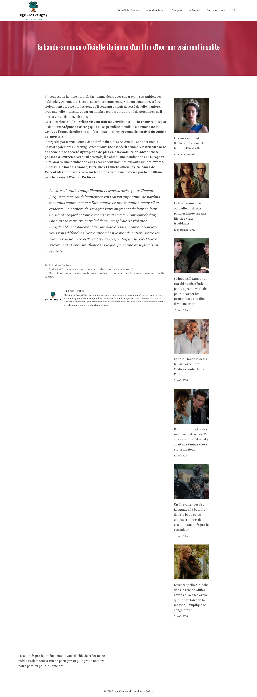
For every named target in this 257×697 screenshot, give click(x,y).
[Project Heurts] (33, 10)
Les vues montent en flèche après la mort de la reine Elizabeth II (190, 143)
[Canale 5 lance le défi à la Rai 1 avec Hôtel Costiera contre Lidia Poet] (191, 351)
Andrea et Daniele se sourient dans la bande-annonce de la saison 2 (91, 269)
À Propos (194, 10)
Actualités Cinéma (128, 10)
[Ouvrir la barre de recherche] (234, 10)
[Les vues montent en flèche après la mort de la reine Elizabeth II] (191, 130)
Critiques (177, 10)
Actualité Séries (155, 10)
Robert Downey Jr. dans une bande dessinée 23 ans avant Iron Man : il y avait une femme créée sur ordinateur (191, 439)
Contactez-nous (216, 10)
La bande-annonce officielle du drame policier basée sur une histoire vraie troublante (190, 213)
